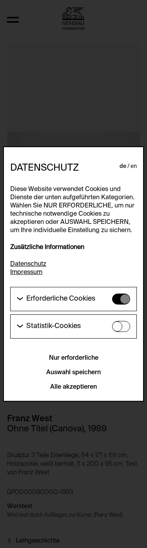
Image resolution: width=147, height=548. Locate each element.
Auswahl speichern (73, 373)
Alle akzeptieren (73, 387)
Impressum (26, 272)
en (134, 166)
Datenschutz (28, 264)
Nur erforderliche (73, 358)
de (123, 166)
